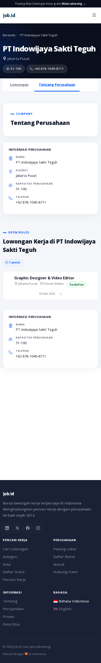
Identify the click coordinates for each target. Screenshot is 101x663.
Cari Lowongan (15, 548)
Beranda (9, 35)
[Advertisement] (50, 418)
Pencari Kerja (14, 579)
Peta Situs (11, 624)
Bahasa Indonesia (71, 601)
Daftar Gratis (14, 571)
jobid (9, 15)
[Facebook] (27, 528)
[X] (17, 528)
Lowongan (19, 84)
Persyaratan (13, 608)
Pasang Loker (65, 548)
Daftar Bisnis (64, 556)
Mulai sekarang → (74, 4)
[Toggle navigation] (94, 15)
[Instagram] (38, 528)
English (62, 608)
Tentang (10, 601)
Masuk (59, 564)
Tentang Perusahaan (57, 84)
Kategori (10, 556)
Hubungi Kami (65, 571)
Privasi (8, 616)
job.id (8, 494)
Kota (7, 564)
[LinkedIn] (7, 528)
